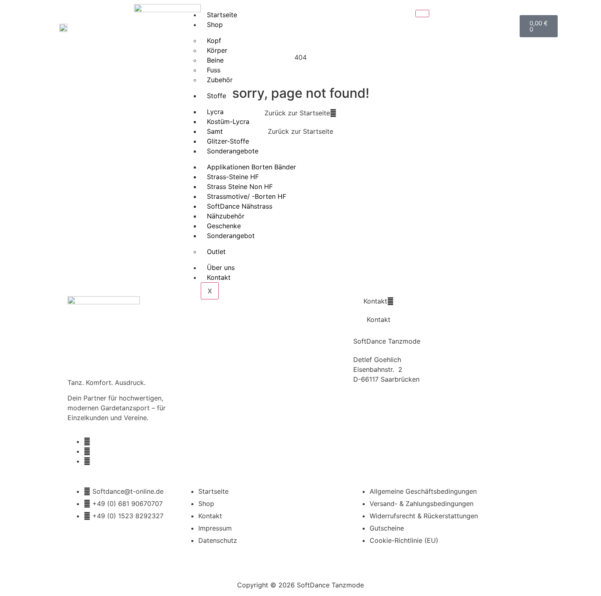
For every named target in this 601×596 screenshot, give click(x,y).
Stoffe (216, 96)
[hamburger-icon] (422, 13)
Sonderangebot (231, 236)
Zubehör (220, 80)
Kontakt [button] (375, 301)
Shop (215, 24)
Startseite (222, 15)
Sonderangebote (232, 151)
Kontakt (219, 277)
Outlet (216, 251)
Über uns (221, 267)
